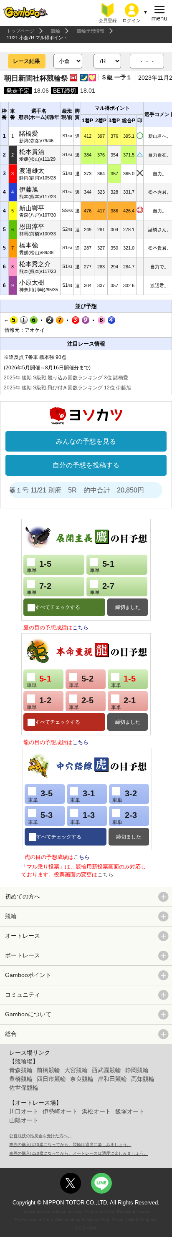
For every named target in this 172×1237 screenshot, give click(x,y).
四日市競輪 (51, 1078)
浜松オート (96, 1111)
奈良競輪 (82, 1078)
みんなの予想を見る (86, 441)
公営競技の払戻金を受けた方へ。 (40, 1135)
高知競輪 (142, 1078)
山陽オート (23, 1120)
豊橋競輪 (21, 1078)
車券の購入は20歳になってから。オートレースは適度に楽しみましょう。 (78, 1153)
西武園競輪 (106, 1070)
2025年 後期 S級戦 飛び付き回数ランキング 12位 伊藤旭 (67, 388)
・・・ (147, 61)
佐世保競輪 (23, 1087)
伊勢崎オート (60, 1111)
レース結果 (26, 61)
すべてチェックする (57, 607)
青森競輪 (21, 1070)
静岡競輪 (137, 1070)
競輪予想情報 (90, 30)
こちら (80, 627)
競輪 (55, 30)
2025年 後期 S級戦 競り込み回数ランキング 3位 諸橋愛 (66, 378)
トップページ (20, 30)
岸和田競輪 (112, 1078)
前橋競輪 (48, 1070)
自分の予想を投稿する (86, 465)
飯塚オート (129, 1111)
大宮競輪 (76, 1070)
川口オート (23, 1111)
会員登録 (108, 20)
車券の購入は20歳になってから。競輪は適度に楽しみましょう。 (70, 1144)
